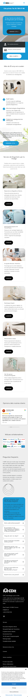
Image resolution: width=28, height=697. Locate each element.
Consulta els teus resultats (9, 641)
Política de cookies (9, 695)
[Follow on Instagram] (4, 616)
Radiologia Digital (7, 638)
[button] (26, 669)
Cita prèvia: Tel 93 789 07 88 (14, 9)
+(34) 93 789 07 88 (7, 612)
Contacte (5, 651)
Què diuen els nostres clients (9, 666)
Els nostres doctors (13, 44)
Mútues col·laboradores (14, 49)
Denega (14, 688)
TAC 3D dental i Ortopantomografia (11, 636)
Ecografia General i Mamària (9, 631)
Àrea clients (13, 56)
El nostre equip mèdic (8, 661)
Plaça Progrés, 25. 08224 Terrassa (10, 607)
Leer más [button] (4, 422)
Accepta (14, 684)
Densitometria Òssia (7, 634)
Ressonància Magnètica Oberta (10, 626)
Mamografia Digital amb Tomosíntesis (11, 629)
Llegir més (8, 203)
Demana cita (14, 31)
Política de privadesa (18, 695)
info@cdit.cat (6, 609)
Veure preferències (14, 692)
